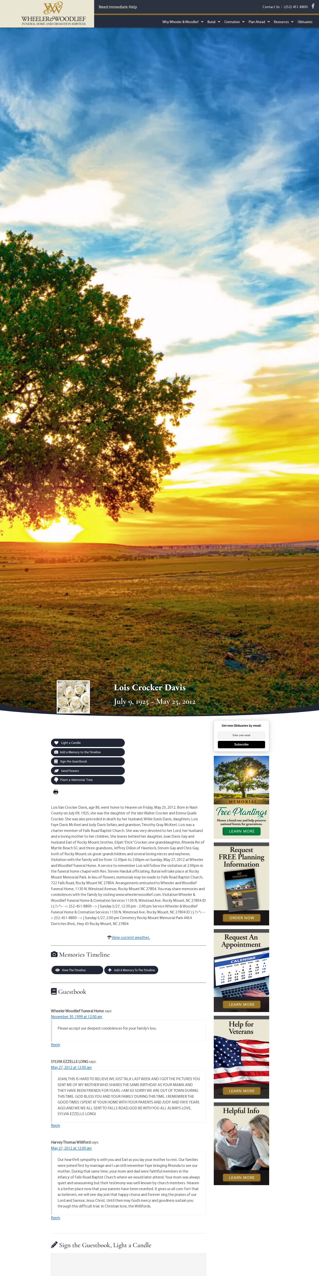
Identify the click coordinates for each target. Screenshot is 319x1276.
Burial (211, 22)
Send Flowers (69, 771)
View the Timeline (73, 970)
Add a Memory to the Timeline (80, 752)
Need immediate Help (118, 6)
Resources (281, 22)
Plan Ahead (257, 22)
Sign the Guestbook (73, 761)
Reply (55, 1044)
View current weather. (131, 937)
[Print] (55, 792)
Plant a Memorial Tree (76, 780)
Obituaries (305, 22)
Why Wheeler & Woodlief (180, 22)
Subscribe (241, 744)
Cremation (232, 22)
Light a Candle (70, 743)
